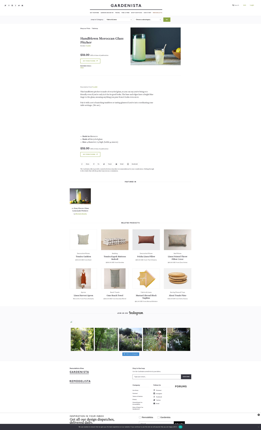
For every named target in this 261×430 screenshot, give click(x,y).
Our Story (147, 12)
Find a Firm (125, 12)
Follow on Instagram (132, 354)
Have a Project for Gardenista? (138, 408)
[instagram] (12, 5)
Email (157, 403)
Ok (180, 427)
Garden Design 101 (107, 12)
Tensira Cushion (83, 257)
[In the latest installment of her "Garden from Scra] (130, 339)
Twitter (158, 400)
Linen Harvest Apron (83, 296)
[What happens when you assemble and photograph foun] (106, 339)
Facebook (159, 397)
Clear (82, 67)
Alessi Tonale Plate (177, 296)
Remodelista (157, 12)
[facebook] (15, 5)
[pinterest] (8, 5)
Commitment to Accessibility (137, 403)
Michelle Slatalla (81, 214)
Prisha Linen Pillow (146, 257)
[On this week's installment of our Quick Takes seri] (154, 339)
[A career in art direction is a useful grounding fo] (178, 339)
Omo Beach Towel (115, 296)
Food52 (88, 45)
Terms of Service (138, 396)
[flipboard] (5, 5)
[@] (75, 323)
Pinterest (158, 390)
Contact (135, 393)
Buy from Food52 (89, 61)
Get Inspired (94, 12)
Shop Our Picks (136, 12)
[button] (235, 5)
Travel (117, 12)
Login (252, 5)
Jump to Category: (97, 19)
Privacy (135, 399)
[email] (22, 5)
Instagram (159, 393)
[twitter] (19, 5)
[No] (258, 427)
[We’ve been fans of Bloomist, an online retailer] (82, 339)
